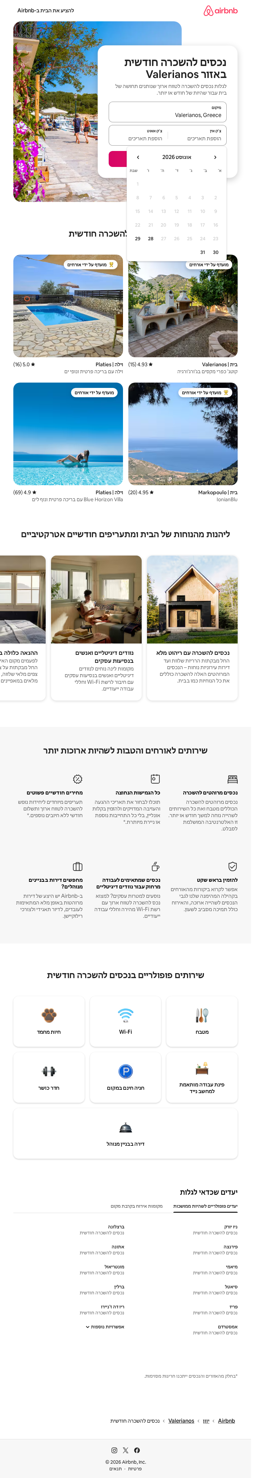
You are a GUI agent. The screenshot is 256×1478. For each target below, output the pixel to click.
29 (137, 239)
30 (216, 252)
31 (202, 252)
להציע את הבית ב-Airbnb (45, 10)
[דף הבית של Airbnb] (221, 10)
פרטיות (135, 1469)
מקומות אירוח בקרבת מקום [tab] (137, 1206)
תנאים (115, 1469)
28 (150, 239)
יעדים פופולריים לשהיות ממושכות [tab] (205, 1206)
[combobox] (167, 115)
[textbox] (197, 138)
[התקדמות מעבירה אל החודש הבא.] (138, 157)
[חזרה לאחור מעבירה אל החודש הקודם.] (215, 157)
